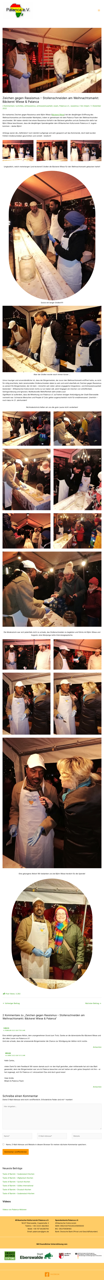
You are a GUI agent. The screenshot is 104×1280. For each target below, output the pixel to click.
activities (19, 106)
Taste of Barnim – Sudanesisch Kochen (18, 1174)
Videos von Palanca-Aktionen (15, 1210)
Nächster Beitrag (93, 1003)
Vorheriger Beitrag (11, 1003)
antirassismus (30, 106)
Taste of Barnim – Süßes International (18, 1186)
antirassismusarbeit (45, 106)
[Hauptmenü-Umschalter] (99, 10)
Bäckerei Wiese (58, 115)
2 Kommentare (8, 106)
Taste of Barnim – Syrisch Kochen (16, 1182)
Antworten (97, 1047)
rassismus (75, 106)
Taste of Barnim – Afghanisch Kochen (18, 1178)
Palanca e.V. (64, 106)
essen (56, 106)
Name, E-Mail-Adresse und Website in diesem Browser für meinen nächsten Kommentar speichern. (46, 1144)
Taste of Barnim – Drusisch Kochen (17, 1190)
